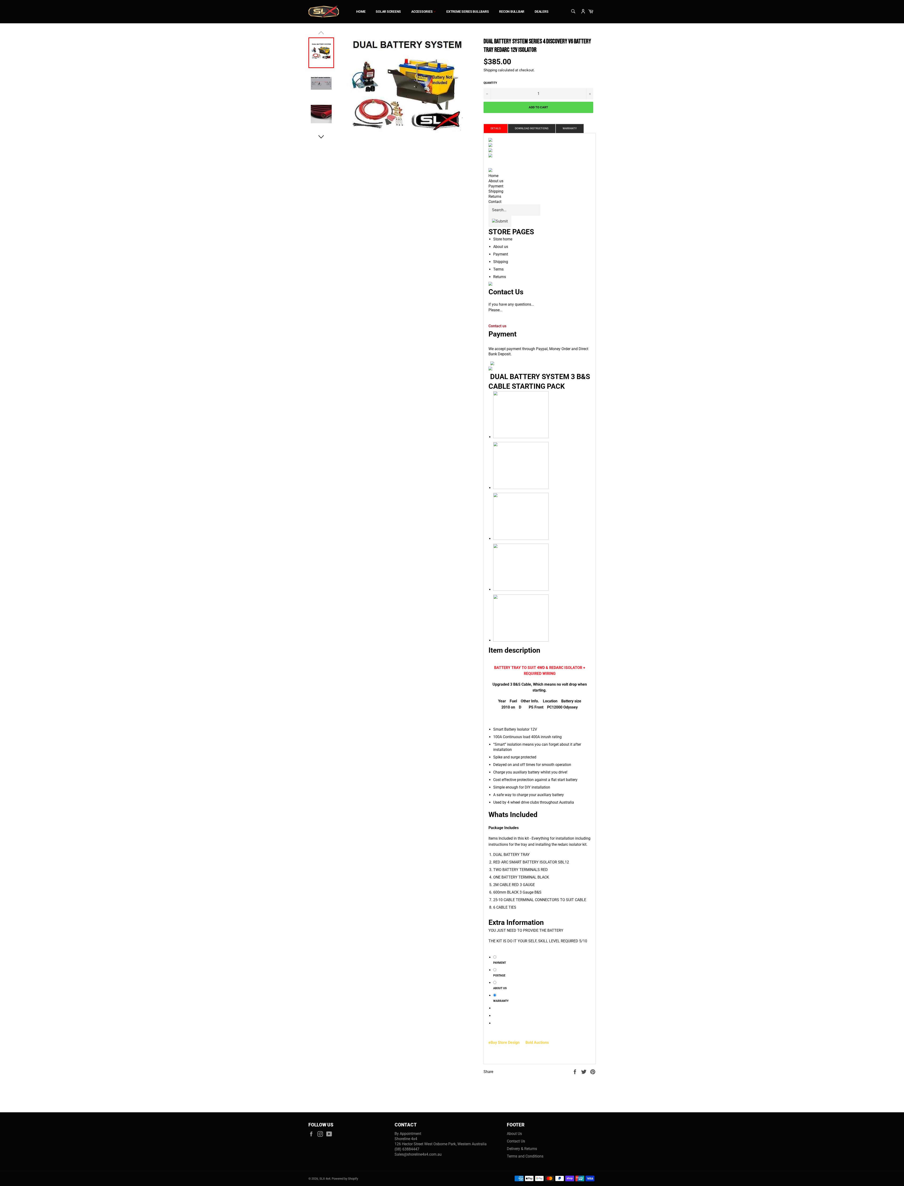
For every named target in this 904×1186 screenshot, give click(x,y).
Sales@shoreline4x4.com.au (418, 1154)
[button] (321, 136)
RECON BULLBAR (511, 11)
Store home (502, 239)
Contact (494, 201)
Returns (494, 196)
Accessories (422, 11)
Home (360, 11)
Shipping (490, 70)
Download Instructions (532, 128)
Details (496, 128)
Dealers (541, 11)
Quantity (490, 83)
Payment (495, 186)
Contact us (497, 326)
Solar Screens (388, 11)
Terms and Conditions (525, 1156)
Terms (498, 269)
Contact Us (516, 1141)
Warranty (570, 128)
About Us (514, 1133)
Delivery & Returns (522, 1148)
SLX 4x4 (324, 1178)
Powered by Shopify (345, 1178)
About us (495, 181)
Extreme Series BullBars (467, 11)
